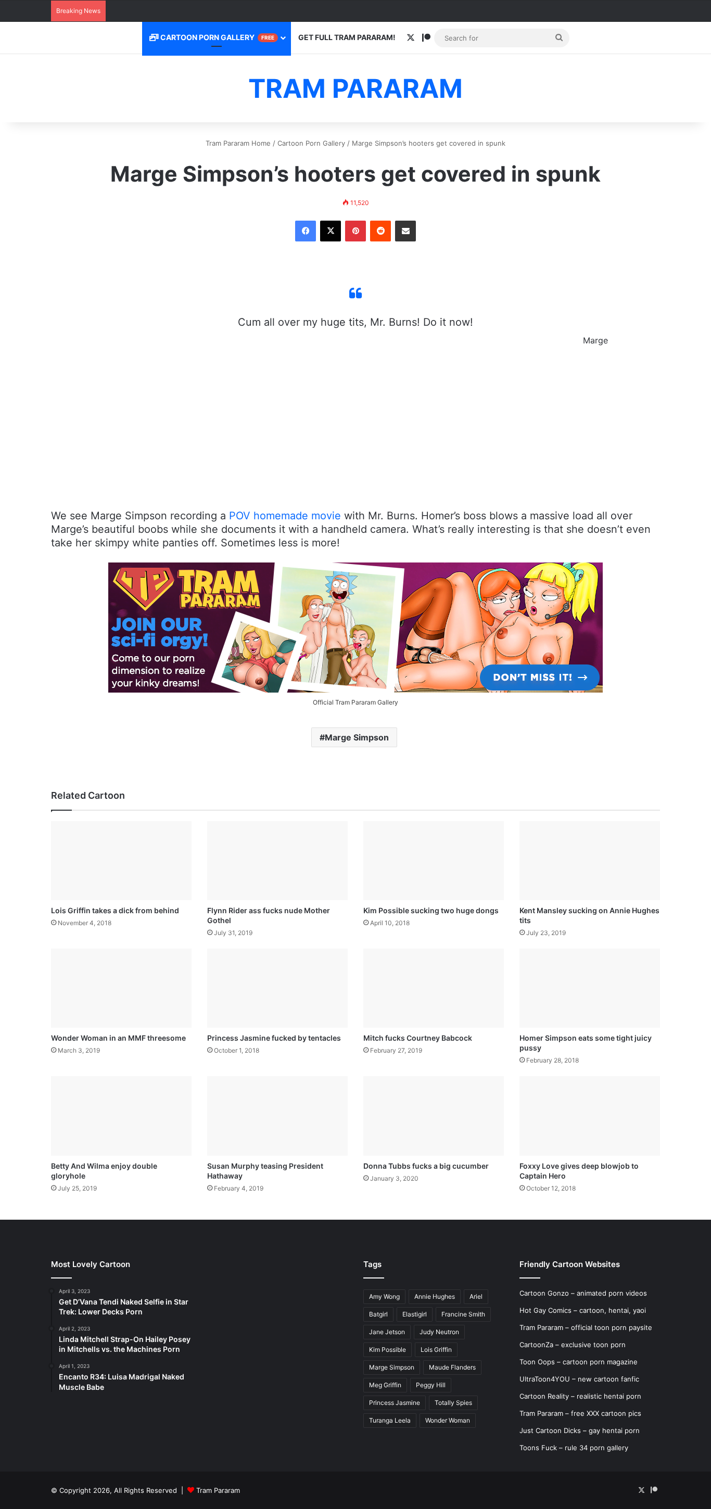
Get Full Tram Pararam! (347, 37)
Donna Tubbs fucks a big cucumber (426, 1165)
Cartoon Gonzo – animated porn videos (583, 1293)
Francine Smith (463, 1314)
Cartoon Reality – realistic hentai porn (580, 1396)
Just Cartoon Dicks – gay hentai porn (579, 1430)
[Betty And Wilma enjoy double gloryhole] (121, 1115)
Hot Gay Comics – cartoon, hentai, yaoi (582, 1310)
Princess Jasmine (394, 1402)
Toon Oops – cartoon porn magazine (578, 1362)
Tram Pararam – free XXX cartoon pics (580, 1413)
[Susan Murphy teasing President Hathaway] (277, 1115)
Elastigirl (414, 1314)
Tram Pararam (218, 1490)
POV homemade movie (285, 515)
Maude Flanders (452, 1367)
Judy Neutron (439, 1332)
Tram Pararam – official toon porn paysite (585, 1327)
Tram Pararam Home (238, 143)
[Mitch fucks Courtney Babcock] (433, 988)
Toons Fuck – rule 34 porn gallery (573, 1447)
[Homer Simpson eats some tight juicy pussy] (589, 988)
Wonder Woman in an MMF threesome (118, 1037)
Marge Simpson (357, 737)
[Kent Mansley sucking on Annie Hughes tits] (589, 860)
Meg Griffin (385, 1385)
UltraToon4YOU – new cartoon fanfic (579, 1379)
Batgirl (378, 1314)
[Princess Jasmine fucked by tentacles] (277, 988)
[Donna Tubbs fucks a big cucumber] (433, 1115)
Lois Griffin (436, 1349)
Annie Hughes (434, 1296)
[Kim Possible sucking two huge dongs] (433, 860)
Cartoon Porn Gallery (216, 37)
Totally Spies (453, 1402)
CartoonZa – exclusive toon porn (572, 1344)
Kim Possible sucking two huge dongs (431, 910)
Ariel (476, 1296)
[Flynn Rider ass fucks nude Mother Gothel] (277, 860)
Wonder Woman (447, 1420)
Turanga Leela (390, 1420)
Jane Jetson (387, 1332)
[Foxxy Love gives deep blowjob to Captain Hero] (589, 1115)
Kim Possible (387, 1349)
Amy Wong (384, 1296)
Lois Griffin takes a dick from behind (115, 910)
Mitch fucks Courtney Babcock (417, 1037)
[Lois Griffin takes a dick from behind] (121, 860)
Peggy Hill (431, 1385)
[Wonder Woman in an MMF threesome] (121, 988)
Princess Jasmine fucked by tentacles (274, 1037)
